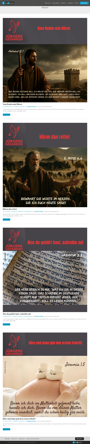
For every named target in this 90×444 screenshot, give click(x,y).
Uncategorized (27, 211)
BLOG (76, 3)
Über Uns (47, 3)
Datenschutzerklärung (32, 438)
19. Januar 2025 (7, 421)
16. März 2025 (6, 316)
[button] (84, 3)
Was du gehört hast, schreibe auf (17, 314)
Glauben (70, 3)
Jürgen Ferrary (32, 106)
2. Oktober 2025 (7, 106)
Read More (6, 114)
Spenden (7, 438)
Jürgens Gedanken (19, 106)
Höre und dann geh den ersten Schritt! (19, 418)
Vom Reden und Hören (12, 104)
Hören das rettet (10, 209)
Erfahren (63, 3)
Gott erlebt (56, 3)
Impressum (21, 438)
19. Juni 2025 (6, 211)
